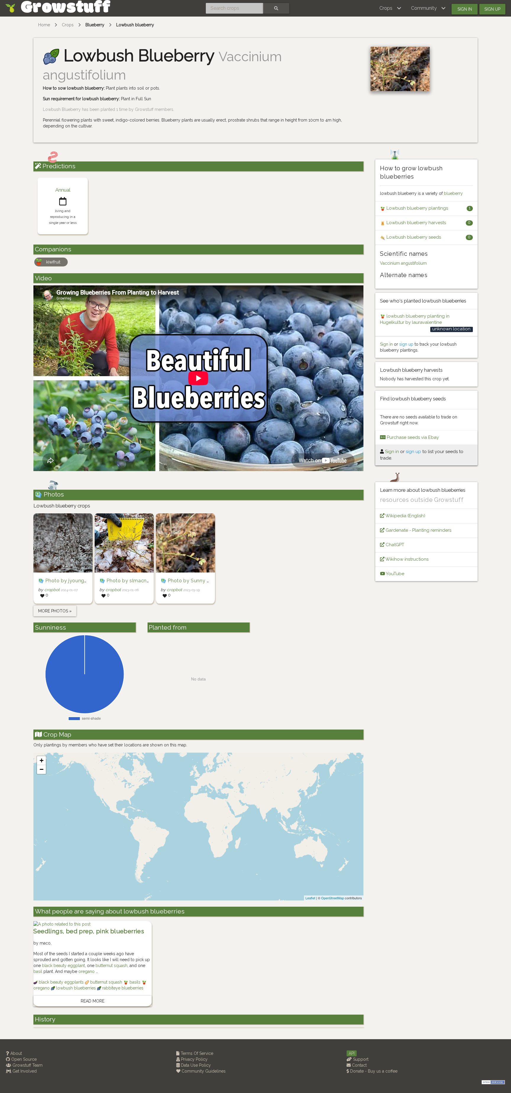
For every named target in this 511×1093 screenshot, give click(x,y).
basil (37, 971)
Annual (62, 190)
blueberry (453, 193)
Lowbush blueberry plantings (416, 208)
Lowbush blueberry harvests (415, 222)
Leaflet (310, 897)
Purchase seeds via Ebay (412, 437)
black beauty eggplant (63, 965)
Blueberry (94, 24)
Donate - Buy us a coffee (373, 1071)
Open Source (23, 1059)
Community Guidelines (203, 1071)
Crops (68, 24)
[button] (390, 8)
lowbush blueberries (76, 988)
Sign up (492, 9)
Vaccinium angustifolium (403, 263)
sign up (406, 344)
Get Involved (24, 1071)
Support (360, 1059)
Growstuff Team (27, 1065)
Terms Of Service (196, 1053)
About (15, 1053)
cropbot (52, 589)
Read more (92, 1001)
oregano (86, 971)
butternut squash (111, 965)
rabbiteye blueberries (122, 988)
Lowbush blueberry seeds (413, 237)
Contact (359, 1065)
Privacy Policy (194, 1059)
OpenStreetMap (332, 897)
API (352, 1053)
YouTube (394, 573)
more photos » (55, 611)
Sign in (464, 9)
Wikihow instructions (406, 559)
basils (135, 982)
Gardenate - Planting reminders (417, 530)
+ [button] (41, 760)
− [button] (41, 769)
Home (44, 24)
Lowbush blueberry (135, 24)
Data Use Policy (195, 1065)
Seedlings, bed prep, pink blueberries (88, 931)
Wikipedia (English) (404, 515)
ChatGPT (394, 544)
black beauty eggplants (61, 982)
